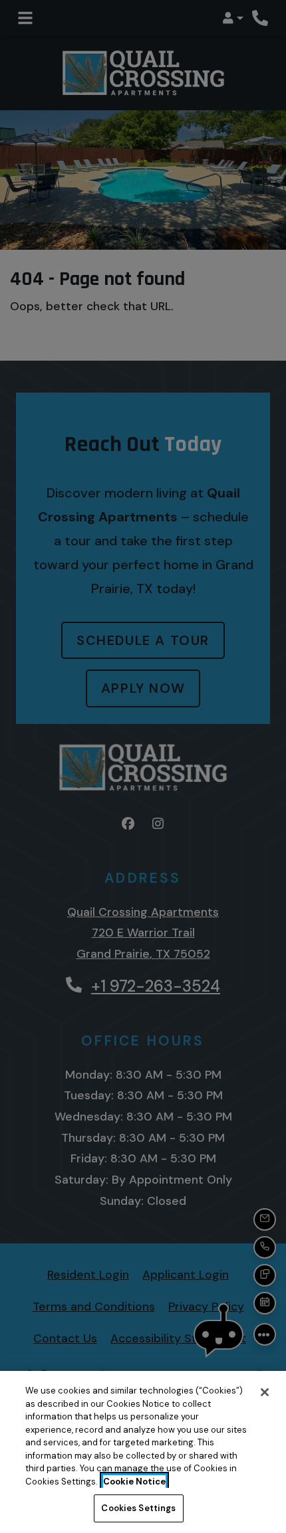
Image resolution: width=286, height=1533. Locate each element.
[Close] (264, 1392)
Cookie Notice (134, 1481)
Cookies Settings (138, 1508)
